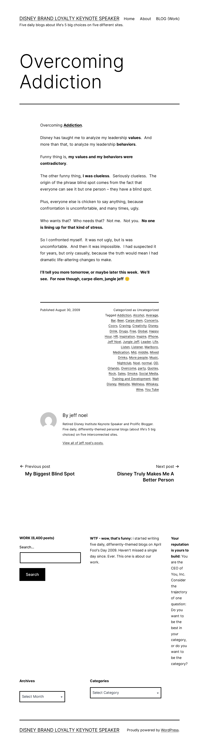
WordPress (170, 730)
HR (115, 336)
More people (138, 357)
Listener (137, 347)
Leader (146, 342)
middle (143, 352)
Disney (153, 326)
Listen (125, 347)
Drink (113, 331)
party (142, 368)
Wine (139, 389)
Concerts (151, 320)
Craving (125, 326)
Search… (26, 547)
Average (152, 315)
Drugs (123, 331)
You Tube (152, 389)
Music (153, 357)
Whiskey (152, 384)
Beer (120, 320)
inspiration (127, 336)
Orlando (113, 368)
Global (142, 331)
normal (147, 363)
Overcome (128, 368)
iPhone (153, 336)
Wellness (138, 384)
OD (156, 363)
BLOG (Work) (168, 18)
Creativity (139, 326)
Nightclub (124, 363)
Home (129, 18)
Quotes (153, 368)
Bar (113, 320)
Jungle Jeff (131, 342)
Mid (133, 352)
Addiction (124, 315)
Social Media (148, 373)
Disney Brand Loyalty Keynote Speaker (69, 18)
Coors (112, 326)
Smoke (132, 373)
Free (133, 331)
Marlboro (151, 347)
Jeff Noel (114, 342)
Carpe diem (134, 320)
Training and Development (131, 379)
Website (124, 384)
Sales (122, 373)
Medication (121, 352)
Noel (136, 363)
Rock (112, 373)
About (145, 18)
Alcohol (138, 315)
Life (155, 342)
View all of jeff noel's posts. (83, 443)
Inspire (141, 336)
